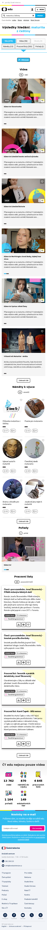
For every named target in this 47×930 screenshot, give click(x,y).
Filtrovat (25, 60)
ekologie (26, 20)
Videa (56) (23, 41)
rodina (14, 20)
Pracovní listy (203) (24, 46)
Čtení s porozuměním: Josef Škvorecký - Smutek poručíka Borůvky (23, 637)
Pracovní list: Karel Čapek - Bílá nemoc (22, 711)
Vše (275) (9, 41)
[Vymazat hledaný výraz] (33, 16)
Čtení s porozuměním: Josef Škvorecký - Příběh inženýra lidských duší (23, 590)
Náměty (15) (8, 46)
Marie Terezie (35, 20)
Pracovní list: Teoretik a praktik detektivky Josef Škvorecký (19, 674)
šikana (20, 20)
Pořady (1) (39, 46)
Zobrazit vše (23, 380)
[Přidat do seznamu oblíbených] (42, 81)
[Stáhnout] (19, 624)
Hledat (40, 15)
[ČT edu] (7, 10)
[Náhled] (23, 624)
